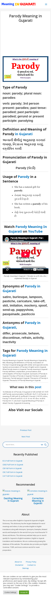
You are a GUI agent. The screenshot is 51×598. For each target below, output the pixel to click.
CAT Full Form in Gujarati (12, 476)
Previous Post (25, 430)
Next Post (26, 436)
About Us (20, 562)
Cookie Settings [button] (10, 592)
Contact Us (31, 565)
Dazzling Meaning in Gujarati (13, 499)
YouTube (35, 231)
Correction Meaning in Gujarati (38, 501)
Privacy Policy (31, 562)
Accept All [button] (23, 592)
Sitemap (25, 568)
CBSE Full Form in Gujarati (13, 464)
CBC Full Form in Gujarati (12, 472)
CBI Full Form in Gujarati (12, 468)
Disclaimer (19, 565)
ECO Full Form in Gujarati (12, 461)
